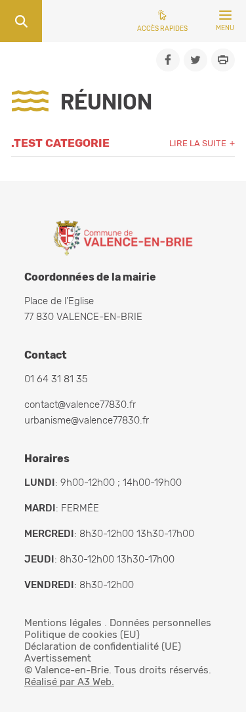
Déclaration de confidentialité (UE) (102, 646)
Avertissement (57, 658)
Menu (225, 28)
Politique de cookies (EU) (82, 635)
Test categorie (62, 142)
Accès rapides (162, 29)
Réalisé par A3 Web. (69, 682)
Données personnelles (160, 623)
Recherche (21, 21)
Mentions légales (63, 623)
